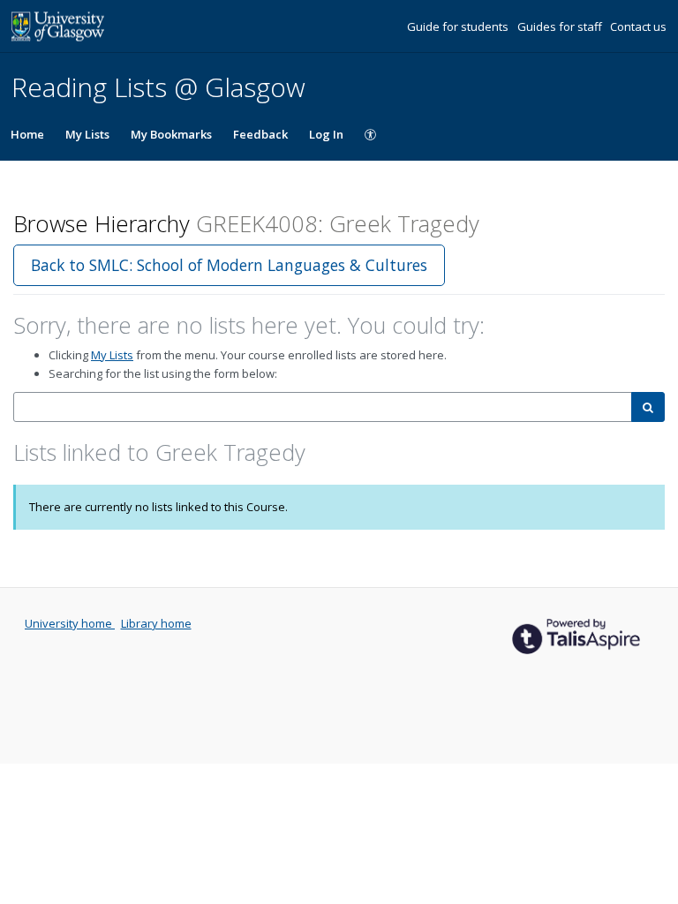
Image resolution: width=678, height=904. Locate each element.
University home (70, 623)
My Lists (87, 134)
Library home (156, 623)
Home (27, 134)
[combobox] (322, 407)
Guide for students (459, 26)
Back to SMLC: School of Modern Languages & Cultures (229, 264)
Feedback (260, 134)
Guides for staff (561, 26)
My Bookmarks (171, 134)
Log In (326, 134)
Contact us (638, 26)
